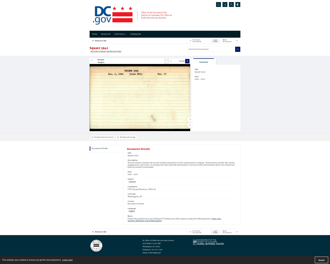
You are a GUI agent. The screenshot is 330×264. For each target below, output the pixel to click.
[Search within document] (237, 49)
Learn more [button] (67, 260)
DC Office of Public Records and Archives (158, 240)
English (132, 211)
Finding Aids (135, 34)
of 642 (181, 61)
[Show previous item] (166, 61)
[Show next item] (187, 61)
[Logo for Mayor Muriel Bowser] (208, 242)
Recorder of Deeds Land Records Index (106, 51)
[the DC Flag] (112, 15)
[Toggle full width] (190, 119)
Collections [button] (119, 34)
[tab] (203, 61)
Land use (132, 182)
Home (94, 34)
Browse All (105, 34)
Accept (321, 260)
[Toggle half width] (190, 125)
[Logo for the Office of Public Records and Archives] (96, 245)
